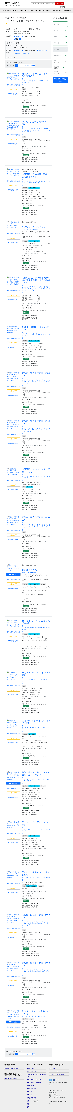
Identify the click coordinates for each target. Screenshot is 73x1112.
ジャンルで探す (6, 10)
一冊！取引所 (25, 54)
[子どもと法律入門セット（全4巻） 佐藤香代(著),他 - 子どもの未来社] (13, 825)
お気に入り (14, 89)
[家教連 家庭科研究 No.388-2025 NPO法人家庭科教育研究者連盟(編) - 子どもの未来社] (13, 966)
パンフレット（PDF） (10, 1078)
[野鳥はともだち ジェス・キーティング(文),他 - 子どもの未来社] (13, 568)
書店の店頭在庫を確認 (13, 85)
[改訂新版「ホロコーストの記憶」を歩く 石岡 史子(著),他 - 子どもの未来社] (13, 471)
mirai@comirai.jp (43, 50)
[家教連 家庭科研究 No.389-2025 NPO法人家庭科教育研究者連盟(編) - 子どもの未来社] (13, 918)
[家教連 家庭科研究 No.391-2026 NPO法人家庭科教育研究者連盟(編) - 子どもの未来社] (13, 424)
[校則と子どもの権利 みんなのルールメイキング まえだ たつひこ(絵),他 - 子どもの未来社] (13, 775)
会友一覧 (29, 1095)
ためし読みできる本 (45, 10)
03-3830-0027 (19, 36)
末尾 (32, 65)
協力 (28, 1107)
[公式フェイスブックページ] (20, 39)
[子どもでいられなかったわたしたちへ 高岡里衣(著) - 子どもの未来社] (13, 874)
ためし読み (14, 574)
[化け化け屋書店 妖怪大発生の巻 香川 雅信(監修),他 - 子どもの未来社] (13, 329)
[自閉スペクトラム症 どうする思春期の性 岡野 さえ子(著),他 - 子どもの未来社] (13, 76)
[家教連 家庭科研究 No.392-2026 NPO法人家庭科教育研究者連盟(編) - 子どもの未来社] (13, 376)
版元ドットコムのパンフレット (36, 1079)
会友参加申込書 (31, 1098)
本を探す (60, 3)
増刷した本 (34, 10)
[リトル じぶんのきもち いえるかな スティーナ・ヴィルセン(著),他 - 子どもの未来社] (13, 1014)
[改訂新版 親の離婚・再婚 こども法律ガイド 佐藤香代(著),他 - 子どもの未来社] (13, 172)
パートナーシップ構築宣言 (56, 1074)
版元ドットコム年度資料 (34, 1082)
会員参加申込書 (31, 1088)
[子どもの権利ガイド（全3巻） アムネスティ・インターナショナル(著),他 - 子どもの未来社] (13, 676)
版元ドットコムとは (32, 1071)
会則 (28, 1101)
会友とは (29, 1091)
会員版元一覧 (67, 10)
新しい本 (15, 10)
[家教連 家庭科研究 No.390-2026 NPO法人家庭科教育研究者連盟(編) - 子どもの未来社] (13, 520)
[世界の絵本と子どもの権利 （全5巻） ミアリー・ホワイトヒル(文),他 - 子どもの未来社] (13, 724)
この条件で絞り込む (61, 80)
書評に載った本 (57, 10)
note (57, 1080)
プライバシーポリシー (55, 1071)
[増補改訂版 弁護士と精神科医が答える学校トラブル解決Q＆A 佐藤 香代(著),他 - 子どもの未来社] (13, 281)
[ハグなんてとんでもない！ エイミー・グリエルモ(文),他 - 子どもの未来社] (13, 225)
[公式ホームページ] (15, 39)
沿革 (28, 1104)
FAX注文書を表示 (13, 94)
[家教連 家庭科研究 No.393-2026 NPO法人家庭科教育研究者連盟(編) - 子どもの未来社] (13, 125)
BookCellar (17, 54)
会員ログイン (30, 1068)
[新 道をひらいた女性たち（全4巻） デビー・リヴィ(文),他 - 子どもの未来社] (13, 623)
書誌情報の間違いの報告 (11, 1068)
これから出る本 (24, 10)
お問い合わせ (53, 1068)
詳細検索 (62, 7)
